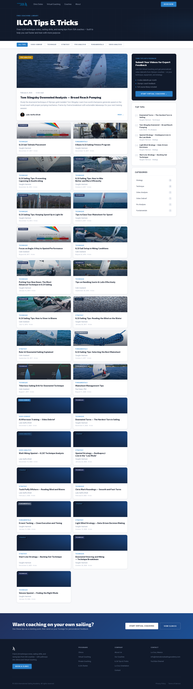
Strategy (65, 44)
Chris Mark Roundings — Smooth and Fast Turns (98, 489)
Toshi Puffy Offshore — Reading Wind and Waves (42, 489)
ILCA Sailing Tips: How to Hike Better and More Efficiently (89, 179)
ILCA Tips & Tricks (121, 661)
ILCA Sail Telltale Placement (32, 144)
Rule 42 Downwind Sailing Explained (36, 352)
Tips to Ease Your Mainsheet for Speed (93, 214)
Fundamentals (97, 44)
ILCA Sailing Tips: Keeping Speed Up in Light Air (41, 214)
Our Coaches (119, 657)
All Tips (22, 44)
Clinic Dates (38, 4)
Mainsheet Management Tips (89, 385)
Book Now (168, 4)
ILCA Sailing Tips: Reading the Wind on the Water (98, 318)
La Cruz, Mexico (157, 652)
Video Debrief (36, 44)
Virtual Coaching (53, 4)
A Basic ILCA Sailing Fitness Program (92, 144)
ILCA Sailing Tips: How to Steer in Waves (38, 318)
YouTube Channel (157, 661)
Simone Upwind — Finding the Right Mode (38, 593)
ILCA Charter (83, 666)
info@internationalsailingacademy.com (165, 657)
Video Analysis (115, 44)
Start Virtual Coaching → (154, 94)
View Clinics (170, 626)
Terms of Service (174, 684)
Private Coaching (84, 661)
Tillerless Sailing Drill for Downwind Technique (41, 385)
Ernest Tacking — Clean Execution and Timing (40, 523)
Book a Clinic (22, 666)
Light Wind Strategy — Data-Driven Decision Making (100, 523)
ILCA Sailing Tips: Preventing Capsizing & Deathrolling (32, 179)
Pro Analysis (80, 44)
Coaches (68, 4)
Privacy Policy (161, 684)
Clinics (80, 652)
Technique (51, 44)
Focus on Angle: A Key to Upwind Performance (41, 248)
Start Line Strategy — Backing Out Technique (40, 557)
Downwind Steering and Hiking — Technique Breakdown (89, 558)
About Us (118, 652)
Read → (121, 115)
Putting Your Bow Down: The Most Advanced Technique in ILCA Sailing (35, 283)
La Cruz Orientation (122, 666)
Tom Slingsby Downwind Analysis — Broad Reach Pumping (60, 97)
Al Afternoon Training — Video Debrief (37, 419)
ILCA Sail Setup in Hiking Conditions (91, 248)
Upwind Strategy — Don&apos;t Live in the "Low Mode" (90, 454)
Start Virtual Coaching (141, 626)
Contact (118, 670)
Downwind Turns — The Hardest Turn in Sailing (97, 419)
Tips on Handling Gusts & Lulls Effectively (95, 282)
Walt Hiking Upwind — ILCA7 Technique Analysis (41, 453)
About (78, 4)
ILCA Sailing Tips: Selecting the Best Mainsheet (97, 352)
